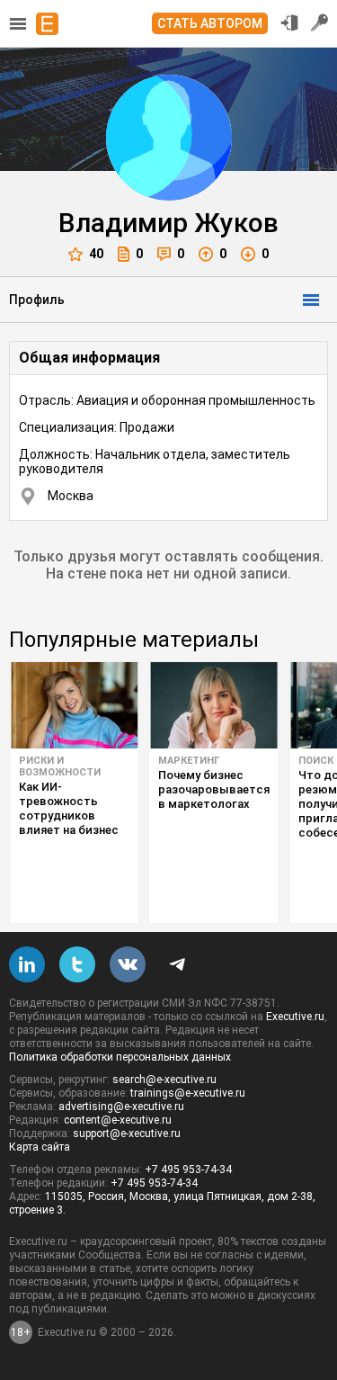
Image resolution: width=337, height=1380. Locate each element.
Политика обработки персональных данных (120, 1057)
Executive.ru (295, 1016)
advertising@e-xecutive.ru (121, 1106)
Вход (289, 22)
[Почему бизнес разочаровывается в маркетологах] (214, 705)
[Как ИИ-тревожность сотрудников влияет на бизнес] (74, 705)
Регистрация (320, 22)
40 (96, 253)
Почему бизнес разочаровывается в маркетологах (214, 789)
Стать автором (209, 23)
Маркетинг (188, 760)
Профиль (37, 299)
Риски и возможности (60, 766)
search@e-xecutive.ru (164, 1079)
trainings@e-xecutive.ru (187, 1093)
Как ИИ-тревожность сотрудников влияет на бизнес (69, 808)
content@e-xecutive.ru (118, 1120)
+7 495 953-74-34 (188, 1169)
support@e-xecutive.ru (127, 1133)
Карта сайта (39, 1147)
